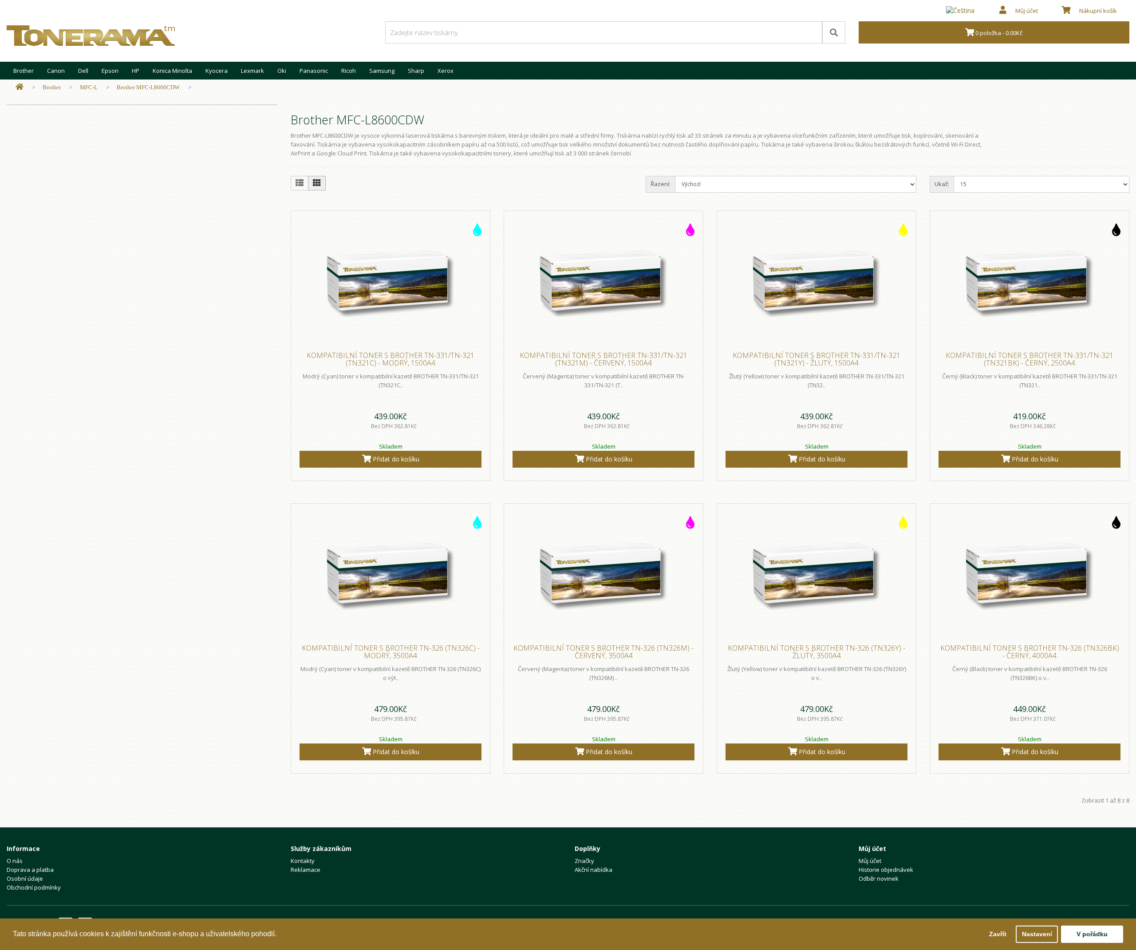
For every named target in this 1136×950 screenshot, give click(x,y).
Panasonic (314, 71)
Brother (23, 71)
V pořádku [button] (1092, 934)
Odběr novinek (879, 878)
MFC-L (89, 87)
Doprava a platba (30, 870)
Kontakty (303, 861)
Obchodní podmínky (34, 887)
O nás (15, 861)
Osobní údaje (25, 878)
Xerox (446, 71)
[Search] (833, 32)
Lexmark (252, 71)
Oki (281, 71)
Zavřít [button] (997, 934)
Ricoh (348, 71)
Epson (110, 71)
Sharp (416, 71)
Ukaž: (942, 184)
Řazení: (661, 184)
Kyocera (216, 71)
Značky (584, 861)
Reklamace (305, 870)
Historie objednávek (886, 870)
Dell (83, 71)
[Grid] (317, 183)
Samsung (381, 71)
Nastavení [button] (1037, 934)
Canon (56, 71)
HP (135, 71)
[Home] (20, 87)
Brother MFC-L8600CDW (148, 87)
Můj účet (870, 861)
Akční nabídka (593, 870)
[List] (299, 183)
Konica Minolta (172, 71)
